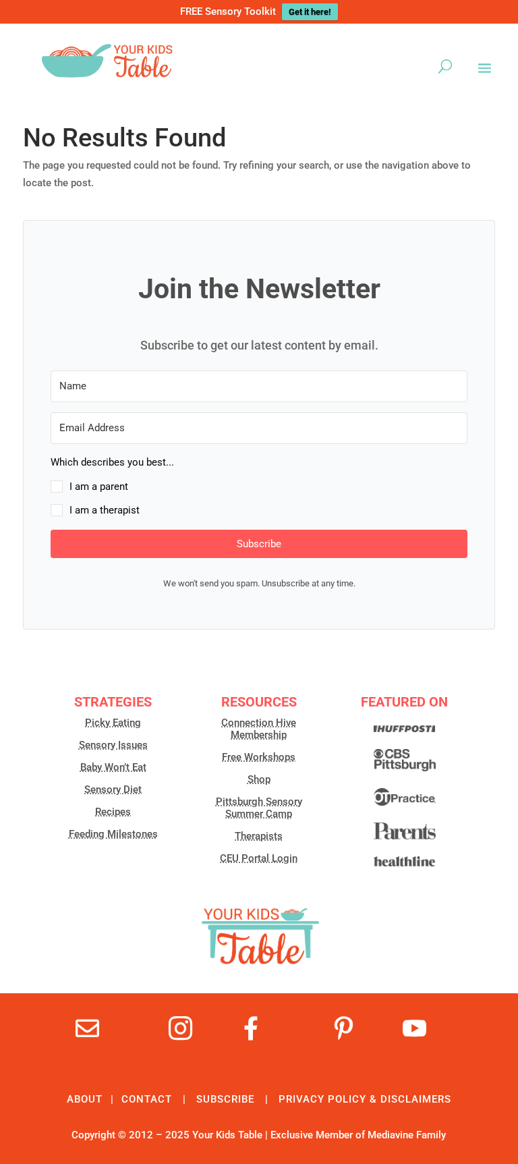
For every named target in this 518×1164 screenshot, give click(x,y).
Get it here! (310, 12)
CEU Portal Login (258, 858)
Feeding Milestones (113, 834)
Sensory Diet (113, 789)
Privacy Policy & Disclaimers (365, 1099)
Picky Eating (113, 723)
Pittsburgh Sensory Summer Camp (259, 808)
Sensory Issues (113, 745)
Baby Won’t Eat (113, 767)
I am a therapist (104, 510)
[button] (259, 487)
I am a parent (98, 486)
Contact (146, 1099)
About (85, 1099)
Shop (259, 779)
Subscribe (225, 1099)
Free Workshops (258, 757)
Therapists (259, 836)
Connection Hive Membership (258, 729)
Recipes (113, 812)
